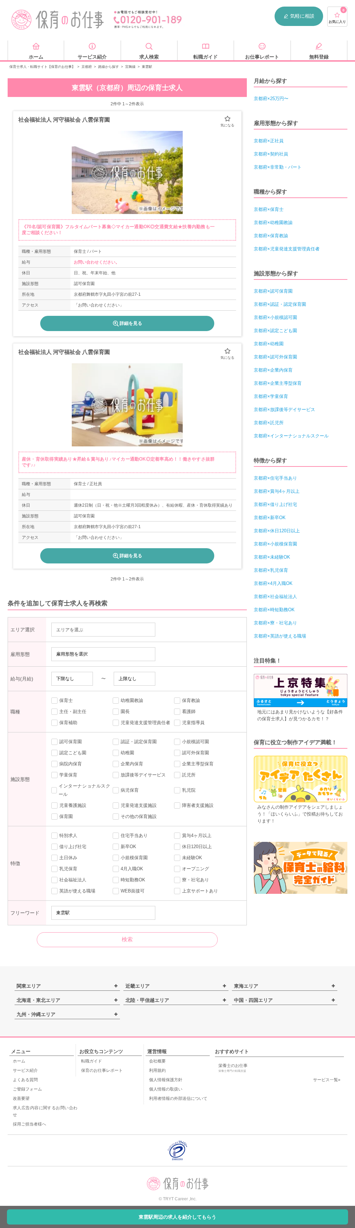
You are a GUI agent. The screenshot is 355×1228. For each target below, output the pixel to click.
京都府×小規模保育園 (275, 543)
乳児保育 (68, 868)
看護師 (189, 711)
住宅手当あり (134, 835)
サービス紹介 (25, 1070)
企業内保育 (132, 763)
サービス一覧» (326, 1079)
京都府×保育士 (269, 209)
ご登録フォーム (27, 1089)
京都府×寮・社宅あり (275, 622)
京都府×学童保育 (271, 396)
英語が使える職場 (77, 890)
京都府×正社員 (269, 140)
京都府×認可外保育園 (275, 356)
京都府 (86, 67)
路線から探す (108, 67)
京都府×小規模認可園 (275, 317)
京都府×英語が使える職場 (280, 636)
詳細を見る (131, 323)
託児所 (189, 774)
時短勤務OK (133, 879)
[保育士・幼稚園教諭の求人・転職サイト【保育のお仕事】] (58, 19)
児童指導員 (193, 722)
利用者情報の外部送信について (178, 1098)
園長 (125, 711)
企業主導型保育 (198, 763)
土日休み (68, 857)
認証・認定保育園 (139, 741)
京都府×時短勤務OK (274, 609)
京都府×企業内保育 (273, 370)
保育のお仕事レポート (102, 1070)
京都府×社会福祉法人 (275, 596)
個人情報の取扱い (165, 1089)
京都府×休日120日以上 (277, 530)
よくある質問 (25, 1079)
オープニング (195, 868)
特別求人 (68, 835)
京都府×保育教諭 (271, 235)
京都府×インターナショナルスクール (291, 435)
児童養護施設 (72, 805)
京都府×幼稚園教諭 (273, 222)
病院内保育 (70, 763)
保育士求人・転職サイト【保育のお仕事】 (42, 67)
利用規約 (157, 1070)
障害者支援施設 (198, 805)
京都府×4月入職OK (273, 583)
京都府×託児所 (269, 422)
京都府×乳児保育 (271, 570)
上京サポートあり (200, 890)
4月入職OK (132, 868)
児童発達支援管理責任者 (145, 722)
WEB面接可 (133, 890)
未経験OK (192, 857)
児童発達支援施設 (139, 805)
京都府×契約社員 (271, 154)
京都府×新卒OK (270, 517)
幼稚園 (127, 752)
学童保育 (68, 774)
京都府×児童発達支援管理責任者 (287, 248)
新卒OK (128, 846)
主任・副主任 (72, 711)
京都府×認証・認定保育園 (280, 304)
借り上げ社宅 (72, 846)
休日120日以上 (197, 846)
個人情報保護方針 (165, 1079)
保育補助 (68, 722)
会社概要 (157, 1061)
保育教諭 (191, 700)
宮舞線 (130, 67)
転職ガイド (91, 1061)
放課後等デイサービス (143, 774)
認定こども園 (72, 752)
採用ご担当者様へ (29, 1124)
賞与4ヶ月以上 (196, 835)
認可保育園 (70, 741)
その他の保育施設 (139, 816)
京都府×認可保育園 (273, 291)
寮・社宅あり (195, 879)
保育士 (66, 700)
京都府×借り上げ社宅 (275, 504)
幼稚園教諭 (132, 700)
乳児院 (189, 790)
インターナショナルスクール (84, 790)
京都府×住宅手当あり (275, 478)
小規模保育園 (134, 857)
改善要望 (21, 1098)
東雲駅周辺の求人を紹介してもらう (177, 1217)
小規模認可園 (195, 741)
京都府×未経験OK (272, 557)
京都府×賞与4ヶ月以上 (277, 491)
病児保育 (130, 790)
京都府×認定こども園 (275, 330)
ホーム (19, 1061)
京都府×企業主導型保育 (278, 383)
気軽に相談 (302, 16)
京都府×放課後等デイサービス (284, 409)
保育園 (66, 816)
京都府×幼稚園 (269, 343)
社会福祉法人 (72, 879)
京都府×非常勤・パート (278, 167)
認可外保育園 (195, 752)
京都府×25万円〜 (271, 98)
